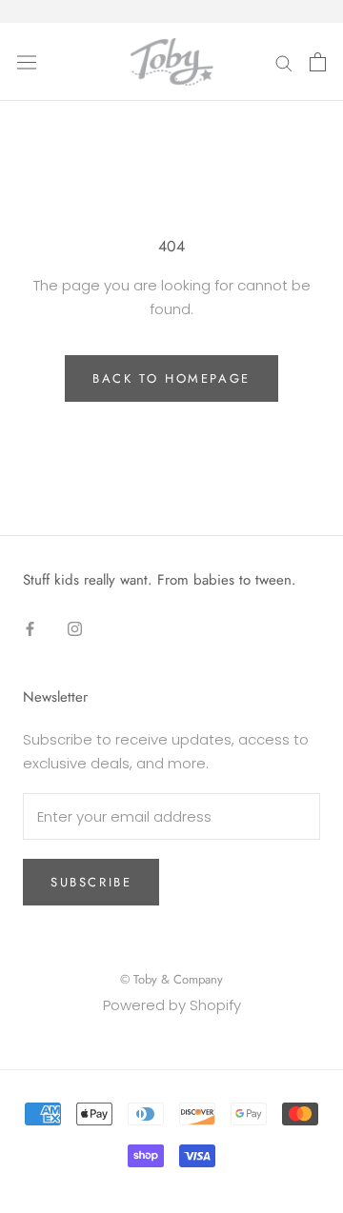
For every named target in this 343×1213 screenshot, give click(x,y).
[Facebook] (30, 629)
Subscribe (90, 882)
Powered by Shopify (172, 1005)
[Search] (284, 61)
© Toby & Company (171, 979)
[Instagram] (75, 629)
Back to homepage (171, 378)
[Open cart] (318, 61)
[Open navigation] (26, 62)
